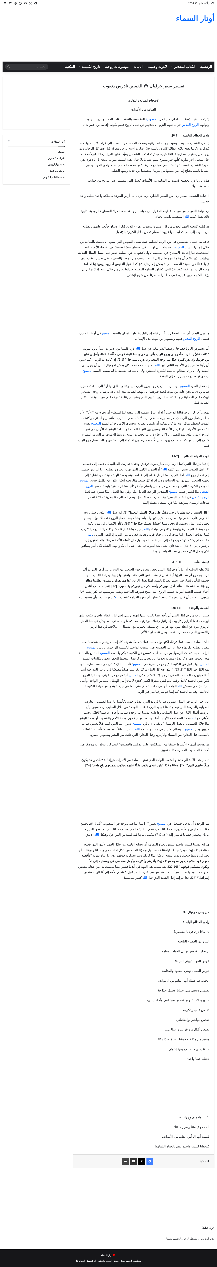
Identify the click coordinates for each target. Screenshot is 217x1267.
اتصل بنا (80, 1260)
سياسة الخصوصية (131, 1260)
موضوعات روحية (117, 66)
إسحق (61, 152)
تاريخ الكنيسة (91, 66)
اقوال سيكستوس (56, 158)
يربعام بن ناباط (57, 171)
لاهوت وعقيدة (157, 66)
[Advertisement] (72, 34)
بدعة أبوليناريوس (56, 164)
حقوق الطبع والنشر (108, 1260)
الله (186, 216)
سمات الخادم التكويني (54, 177)
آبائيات (138, 66)
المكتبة (70, 66)
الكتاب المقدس (184, 66)
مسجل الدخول (189, 1238)
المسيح (179, 247)
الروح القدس (190, 124)
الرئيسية (206, 66)
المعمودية (152, 119)
